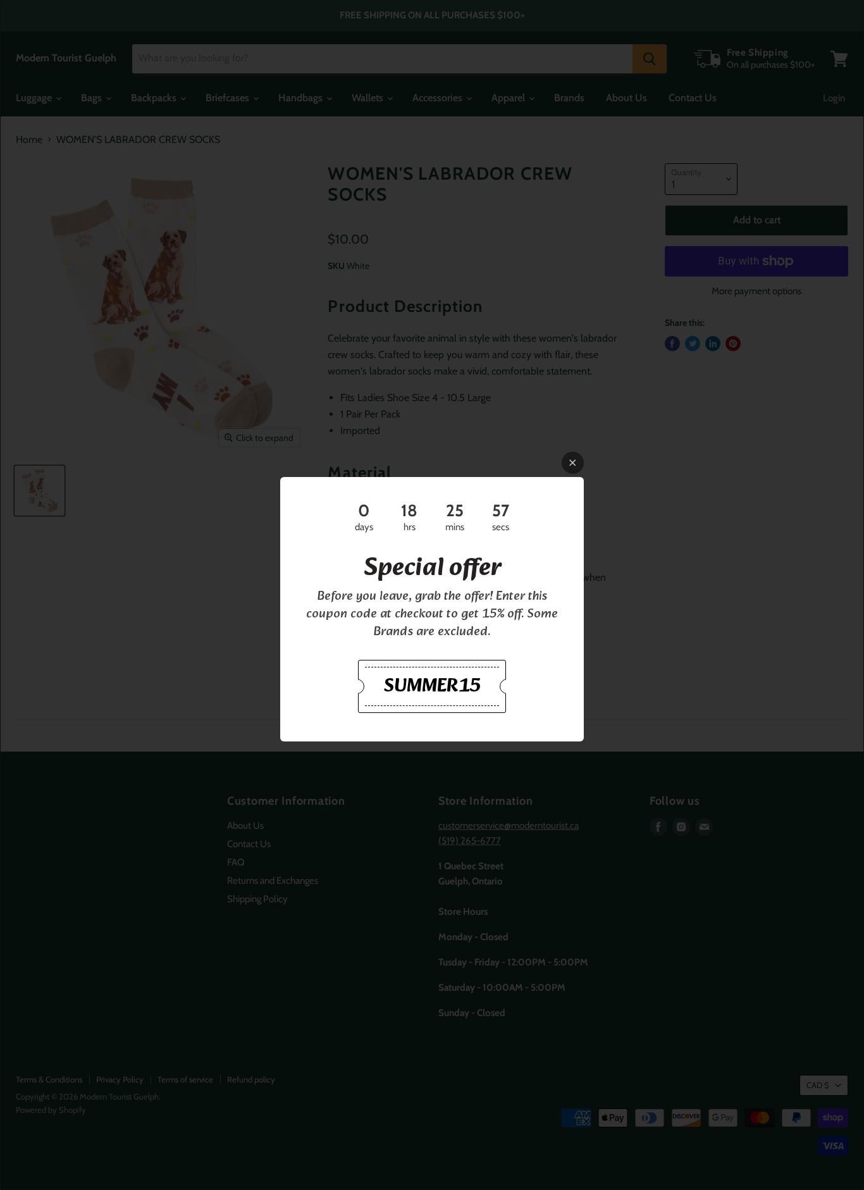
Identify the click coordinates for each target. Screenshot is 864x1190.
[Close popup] (573, 463)
